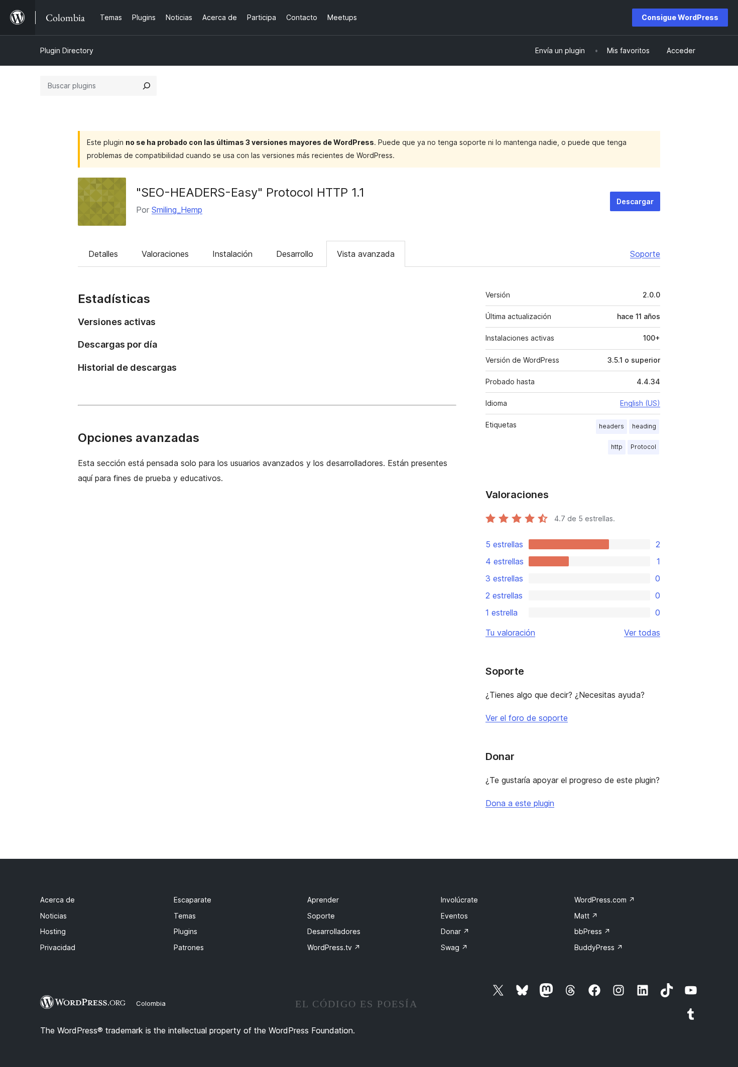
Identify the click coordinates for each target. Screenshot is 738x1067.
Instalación (232, 254)
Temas (185, 915)
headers (611, 426)
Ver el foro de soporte (526, 718)
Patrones (189, 947)
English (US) (640, 403)
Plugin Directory (66, 50)
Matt (586, 915)
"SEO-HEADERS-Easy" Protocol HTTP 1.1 (250, 192)
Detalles (103, 254)
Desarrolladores (333, 931)
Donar (455, 931)
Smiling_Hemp (177, 210)
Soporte (645, 254)
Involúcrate (459, 899)
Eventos (454, 915)
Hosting (53, 931)
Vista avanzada (366, 254)
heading (644, 426)
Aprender (323, 899)
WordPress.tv (333, 947)
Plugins (185, 931)
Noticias (53, 915)
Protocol (643, 446)
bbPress (592, 931)
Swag (454, 947)
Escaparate (192, 899)
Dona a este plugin (519, 803)
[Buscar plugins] (147, 86)
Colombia (151, 1003)
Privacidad (57, 947)
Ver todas (642, 633)
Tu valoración (510, 633)
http (617, 446)
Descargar (635, 201)
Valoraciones (165, 254)
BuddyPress (598, 947)
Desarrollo (294, 254)
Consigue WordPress (680, 17)
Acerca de (57, 899)
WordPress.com (604, 899)
